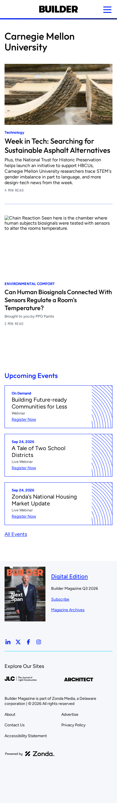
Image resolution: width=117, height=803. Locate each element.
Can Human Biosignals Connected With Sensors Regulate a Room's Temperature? (58, 300)
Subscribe (60, 599)
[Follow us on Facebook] (28, 642)
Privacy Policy (73, 725)
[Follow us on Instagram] (38, 642)
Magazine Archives (68, 609)
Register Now (24, 419)
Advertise (69, 714)
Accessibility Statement (26, 735)
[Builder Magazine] (58, 9)
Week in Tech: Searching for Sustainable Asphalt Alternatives (57, 145)
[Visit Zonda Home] (30, 753)
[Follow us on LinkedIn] (8, 642)
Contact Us (15, 725)
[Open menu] (107, 9)
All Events (16, 534)
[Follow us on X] (18, 642)
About (10, 714)
